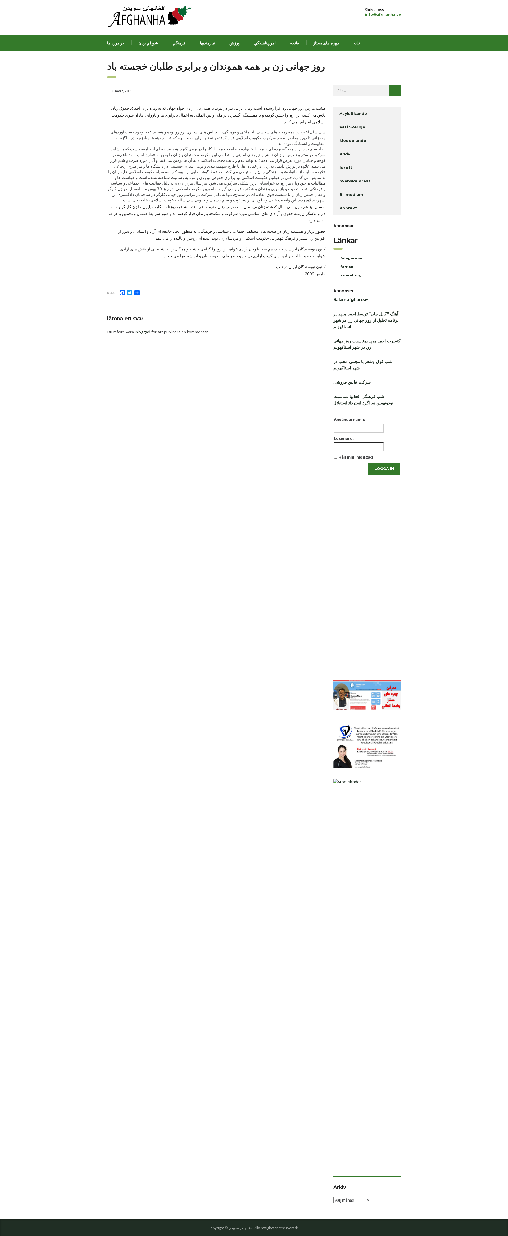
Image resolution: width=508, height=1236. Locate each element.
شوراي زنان (148, 43)
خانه (356, 43)
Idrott (345, 167)
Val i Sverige (352, 126)
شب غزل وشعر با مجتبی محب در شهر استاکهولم (362, 364)
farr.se (346, 267)
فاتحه (294, 43)
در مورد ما (115, 43)
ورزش (234, 43)
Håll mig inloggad (355, 457)
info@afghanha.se (383, 14)
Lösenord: (344, 438)
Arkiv (344, 153)
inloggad (142, 331)
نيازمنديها (207, 43)
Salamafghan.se (350, 299)
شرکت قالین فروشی (352, 382)
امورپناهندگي (265, 43)
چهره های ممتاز (326, 43)
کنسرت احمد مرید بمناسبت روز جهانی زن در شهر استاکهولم (367, 344)
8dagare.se (351, 258)
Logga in (384, 468)
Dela (111, 293)
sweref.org (351, 275)
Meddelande (352, 140)
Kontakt (348, 208)
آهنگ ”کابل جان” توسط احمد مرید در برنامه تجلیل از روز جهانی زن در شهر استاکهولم (365, 320)
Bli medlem (351, 194)
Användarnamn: (349, 419)
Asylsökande (353, 113)
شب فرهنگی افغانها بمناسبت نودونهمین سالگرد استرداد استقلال (363, 399)
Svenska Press (355, 180)
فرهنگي (179, 43)
